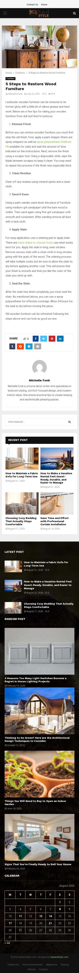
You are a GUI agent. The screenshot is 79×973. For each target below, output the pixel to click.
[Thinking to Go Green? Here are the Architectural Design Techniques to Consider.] (39, 710)
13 (40, 916)
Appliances (51, 964)
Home (44, 4)
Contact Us (32, 4)
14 (50, 916)
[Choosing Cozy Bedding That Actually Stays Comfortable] (22, 503)
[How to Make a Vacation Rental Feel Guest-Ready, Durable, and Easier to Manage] (56, 459)
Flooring (65, 964)
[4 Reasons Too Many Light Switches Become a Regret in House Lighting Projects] (39, 651)
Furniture (10, 78)
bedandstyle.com (59, 957)
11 (20, 916)
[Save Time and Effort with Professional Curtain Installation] (56, 503)
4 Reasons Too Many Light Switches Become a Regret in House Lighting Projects (35, 680)
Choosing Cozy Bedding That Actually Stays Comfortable (21, 521)
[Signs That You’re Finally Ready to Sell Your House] (39, 837)
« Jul (7, 942)
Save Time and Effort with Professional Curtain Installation (54, 521)
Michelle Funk (15, 94)
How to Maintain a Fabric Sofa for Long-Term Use (22, 475)
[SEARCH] (69, 422)
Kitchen (32, 969)
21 (50, 923)
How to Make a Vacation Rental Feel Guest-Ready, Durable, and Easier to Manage (56, 478)
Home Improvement (32, 964)
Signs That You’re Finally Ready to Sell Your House (38, 864)
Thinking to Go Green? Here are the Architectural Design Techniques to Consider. (37, 739)
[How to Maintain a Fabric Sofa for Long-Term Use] (22, 459)
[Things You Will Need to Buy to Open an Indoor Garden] (39, 774)
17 (10, 923)
